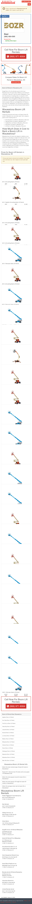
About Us (14, 902)
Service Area (8, 902)
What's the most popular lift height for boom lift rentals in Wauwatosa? (14, 782)
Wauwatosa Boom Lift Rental (8, 757)
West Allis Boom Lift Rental (8, 760)
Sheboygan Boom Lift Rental (8, 751)
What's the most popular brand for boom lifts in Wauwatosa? (14, 777)
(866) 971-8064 (27, 1)
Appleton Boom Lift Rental (8, 717)
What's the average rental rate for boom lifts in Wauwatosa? (14, 786)
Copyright (2, 902)
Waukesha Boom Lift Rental (8, 754)
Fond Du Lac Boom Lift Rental (8, 723)
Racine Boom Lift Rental (7, 748)
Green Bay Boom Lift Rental (8, 726)
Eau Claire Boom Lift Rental (8, 720)
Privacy (25, 900)
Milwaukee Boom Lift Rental (8, 742)
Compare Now (16, 82)
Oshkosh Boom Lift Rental (8, 745)
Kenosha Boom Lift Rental (8, 732)
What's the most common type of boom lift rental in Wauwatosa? (15, 767)
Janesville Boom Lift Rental (8, 729)
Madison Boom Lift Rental (7, 738)
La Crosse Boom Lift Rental (8, 735)
